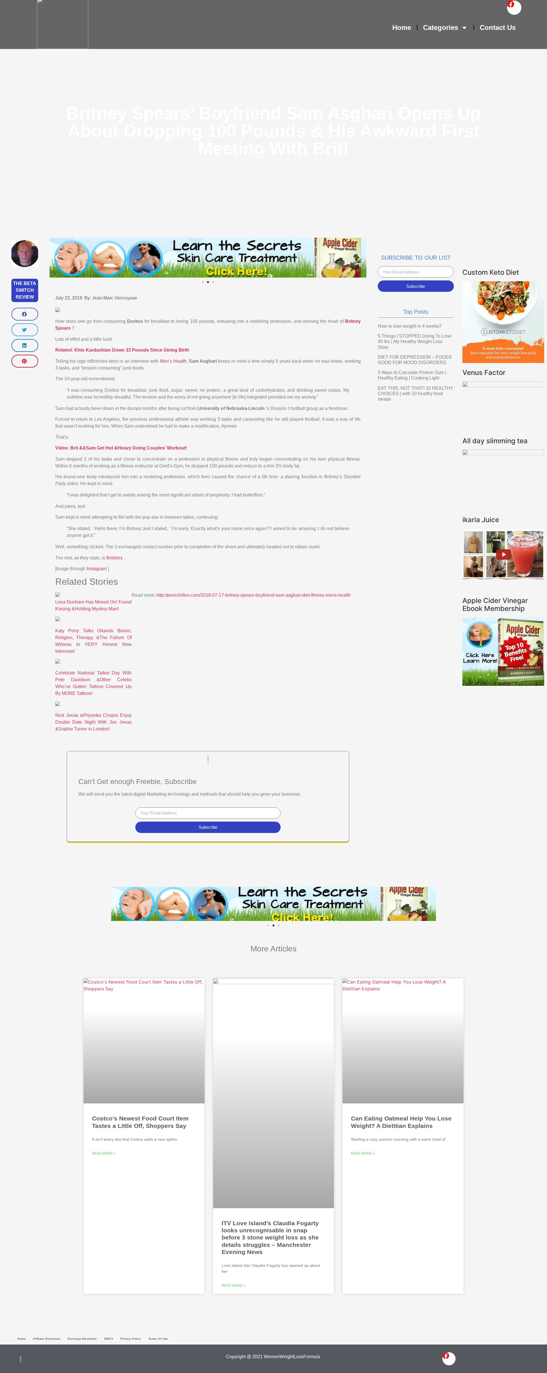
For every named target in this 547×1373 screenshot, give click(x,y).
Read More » (104, 1154)
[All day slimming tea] (503, 453)
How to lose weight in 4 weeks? (410, 326)
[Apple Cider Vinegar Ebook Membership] (503, 684)
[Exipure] (503, 385)
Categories (440, 27)
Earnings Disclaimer (82, 1338)
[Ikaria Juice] (503, 578)
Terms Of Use (158, 1338)
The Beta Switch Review (24, 290)
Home (401, 27)
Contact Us (498, 27)
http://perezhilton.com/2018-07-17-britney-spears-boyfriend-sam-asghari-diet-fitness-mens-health (253, 595)
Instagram (97, 568)
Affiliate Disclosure (46, 1338)
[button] (24, 314)
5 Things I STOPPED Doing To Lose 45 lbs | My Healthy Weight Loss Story (415, 341)
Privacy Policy (131, 1338)
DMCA (108, 1338)
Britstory (115, 557)
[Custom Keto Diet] (503, 361)
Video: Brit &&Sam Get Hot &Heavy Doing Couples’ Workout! (121, 448)
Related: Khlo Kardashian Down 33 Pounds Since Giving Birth (122, 350)
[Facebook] (514, 8)
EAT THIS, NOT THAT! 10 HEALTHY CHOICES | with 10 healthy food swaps (415, 393)
